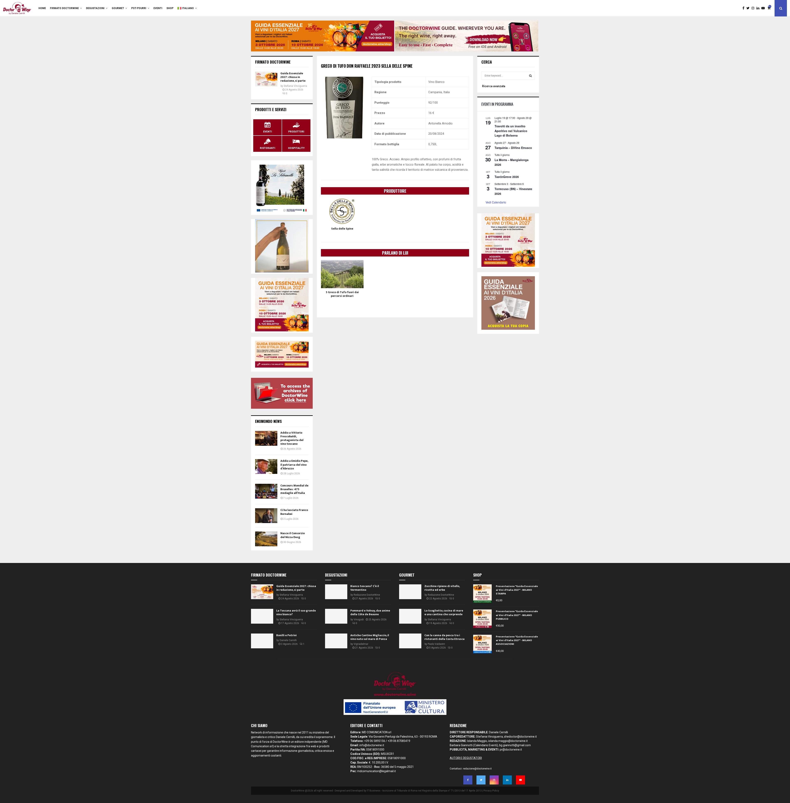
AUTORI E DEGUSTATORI (466, 758)
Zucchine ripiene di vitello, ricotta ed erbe (442, 588)
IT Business (373, 790)
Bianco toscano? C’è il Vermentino (364, 588)
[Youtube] (764, 8)
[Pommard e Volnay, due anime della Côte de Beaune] (336, 616)
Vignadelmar (361, 644)
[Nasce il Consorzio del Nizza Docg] (266, 538)
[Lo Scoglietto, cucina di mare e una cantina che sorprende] (410, 616)
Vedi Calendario (496, 202)
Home (42, 8)
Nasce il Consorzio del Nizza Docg (292, 535)
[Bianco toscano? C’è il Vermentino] (336, 591)
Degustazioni (95, 8)
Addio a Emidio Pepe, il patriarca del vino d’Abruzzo (294, 464)
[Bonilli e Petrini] (262, 641)
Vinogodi (359, 619)
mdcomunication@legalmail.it (376, 771)
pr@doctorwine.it (511, 749)
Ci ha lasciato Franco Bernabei (294, 512)
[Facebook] (744, 8)
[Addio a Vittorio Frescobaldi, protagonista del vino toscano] (266, 438)
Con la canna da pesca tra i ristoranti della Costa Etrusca (444, 637)
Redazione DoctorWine (367, 594)
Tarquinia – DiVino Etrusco (513, 148)
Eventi (157, 8)
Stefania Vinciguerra (295, 86)
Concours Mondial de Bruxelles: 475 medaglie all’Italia (294, 489)
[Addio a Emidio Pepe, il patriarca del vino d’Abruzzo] (266, 466)
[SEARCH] (530, 76)
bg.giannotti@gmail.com (515, 745)
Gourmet (118, 8)
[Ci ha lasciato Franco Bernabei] (266, 515)
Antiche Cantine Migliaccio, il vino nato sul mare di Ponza (369, 637)
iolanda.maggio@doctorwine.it (508, 741)
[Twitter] (749, 8)
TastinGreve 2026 (507, 177)
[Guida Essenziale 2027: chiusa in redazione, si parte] (266, 79)
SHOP (169, 8)
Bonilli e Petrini (286, 635)
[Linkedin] (758, 8)
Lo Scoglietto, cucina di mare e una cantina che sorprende (443, 612)
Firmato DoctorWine (64, 8)
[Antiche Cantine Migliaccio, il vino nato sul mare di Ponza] (336, 641)
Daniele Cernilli (288, 640)
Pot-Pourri (138, 8)
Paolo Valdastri (436, 644)
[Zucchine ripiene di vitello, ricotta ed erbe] (410, 591)
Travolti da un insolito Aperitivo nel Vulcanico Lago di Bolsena (511, 130)
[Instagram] (754, 8)
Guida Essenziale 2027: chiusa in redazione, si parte (293, 77)
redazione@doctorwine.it (477, 768)
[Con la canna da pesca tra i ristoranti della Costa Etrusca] (410, 641)
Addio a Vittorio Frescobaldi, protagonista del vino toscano (291, 438)
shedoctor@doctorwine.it (520, 736)
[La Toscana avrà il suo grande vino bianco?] (262, 616)
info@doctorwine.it (371, 745)
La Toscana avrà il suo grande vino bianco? (296, 612)
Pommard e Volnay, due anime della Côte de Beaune (370, 612)
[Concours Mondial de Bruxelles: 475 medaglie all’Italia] (266, 491)
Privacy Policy (491, 790)
